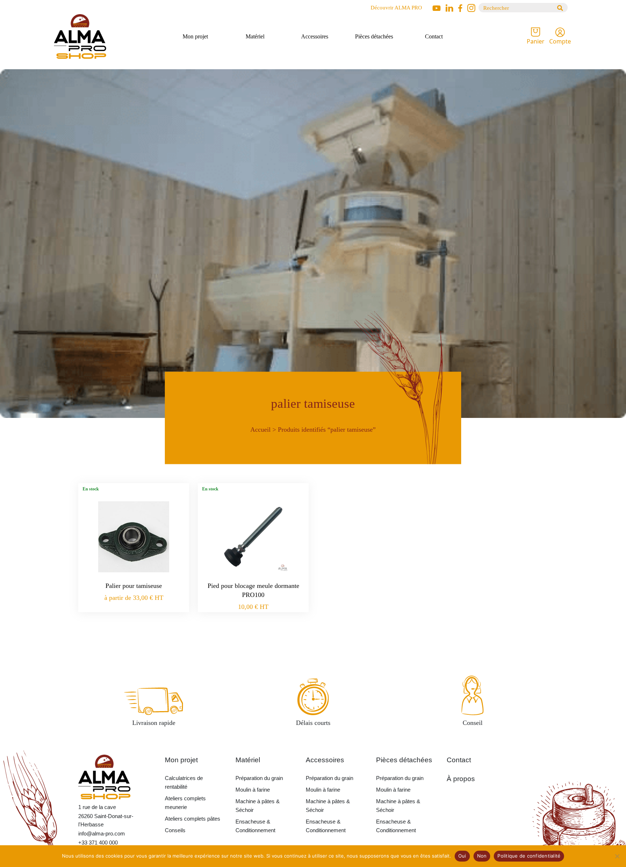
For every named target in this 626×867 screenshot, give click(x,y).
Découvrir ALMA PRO (396, 8)
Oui (462, 856)
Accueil (260, 429)
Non (482, 856)
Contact (434, 36)
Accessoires (314, 36)
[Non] (617, 856)
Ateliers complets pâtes (192, 819)
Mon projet (195, 36)
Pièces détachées (374, 36)
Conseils (175, 830)
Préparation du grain (259, 778)
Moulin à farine (252, 790)
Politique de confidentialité (528, 856)
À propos (461, 779)
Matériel (255, 36)
